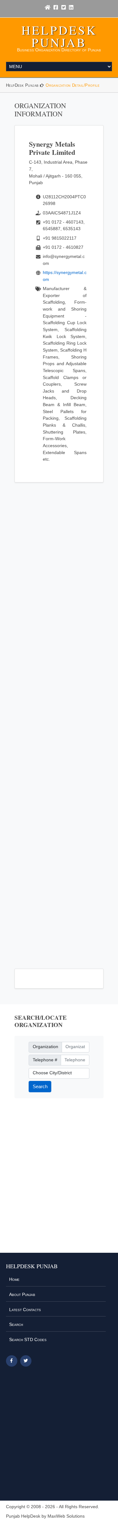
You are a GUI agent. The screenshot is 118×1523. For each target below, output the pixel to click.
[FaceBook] (55, 7)
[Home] (47, 7)
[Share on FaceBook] (11, 1361)
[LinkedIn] (71, 7)
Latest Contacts (25, 1309)
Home (14, 1279)
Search (40, 1086)
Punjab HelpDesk (23, 1516)
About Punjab (22, 1294)
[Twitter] (63, 7)
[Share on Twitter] (25, 1361)
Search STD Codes (28, 1339)
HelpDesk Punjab (59, 36)
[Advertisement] (59, 722)
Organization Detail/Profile (72, 85)
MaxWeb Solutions (66, 1516)
